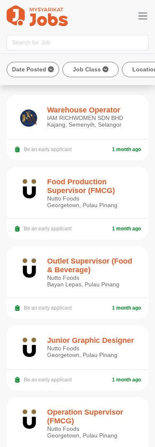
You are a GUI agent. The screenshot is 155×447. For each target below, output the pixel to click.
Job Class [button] (88, 69)
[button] (33, 69)
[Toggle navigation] (142, 16)
